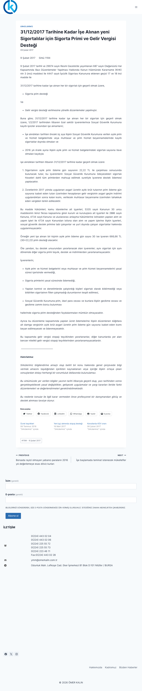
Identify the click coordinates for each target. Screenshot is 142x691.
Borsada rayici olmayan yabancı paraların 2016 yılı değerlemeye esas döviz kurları (42, 459)
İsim (12, 480)
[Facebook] (5, 654)
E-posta (14, 494)
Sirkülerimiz (26, 26)
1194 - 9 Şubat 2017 (31, 440)
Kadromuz (110, 667)
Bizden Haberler (128, 667)
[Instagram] (16, 654)
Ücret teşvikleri (27, 423)
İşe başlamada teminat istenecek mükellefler (101, 457)
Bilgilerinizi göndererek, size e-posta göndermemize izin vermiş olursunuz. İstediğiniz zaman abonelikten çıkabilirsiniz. (66, 507)
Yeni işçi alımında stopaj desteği (69, 423)
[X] (11, 654)
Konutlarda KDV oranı (96, 423)
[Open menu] (136, 7)
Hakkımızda (95, 667)
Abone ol (13, 515)
